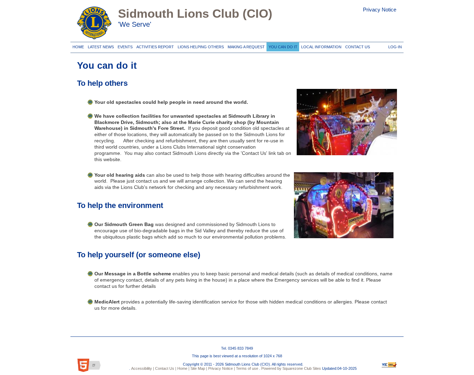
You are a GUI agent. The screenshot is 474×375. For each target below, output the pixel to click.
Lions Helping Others (200, 45)
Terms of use (246, 368)
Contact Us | (165, 368)
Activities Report (154, 45)
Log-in (394, 45)
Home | (182, 368)
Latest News (101, 45)
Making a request (245, 45)
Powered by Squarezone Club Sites (291, 368)
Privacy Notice (379, 9)
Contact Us (356, 45)
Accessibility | (142, 368)
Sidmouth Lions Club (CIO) (195, 13)
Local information (320, 45)
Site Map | (198, 368)
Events (124, 45)
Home (78, 45)
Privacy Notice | (221, 368)
